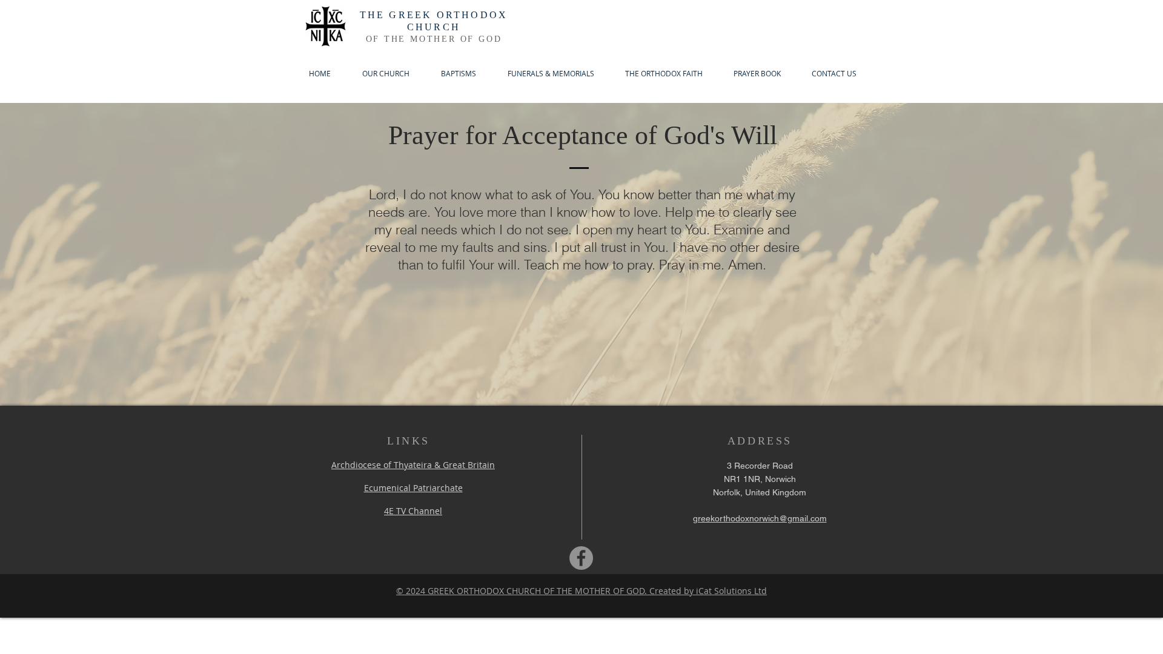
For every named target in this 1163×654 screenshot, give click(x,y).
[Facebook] (581, 558)
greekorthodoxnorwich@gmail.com (760, 518)
